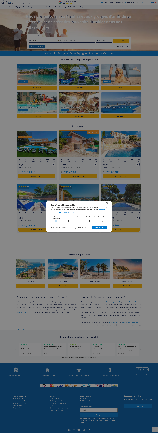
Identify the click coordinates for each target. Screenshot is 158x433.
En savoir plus (102, 209)
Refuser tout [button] (82, 227)
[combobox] (107, 203)
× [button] (109, 203)
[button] (79, 212)
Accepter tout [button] (99, 227)
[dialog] (79, 216)
